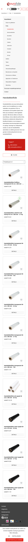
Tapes (7, 62)
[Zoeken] (7, 9)
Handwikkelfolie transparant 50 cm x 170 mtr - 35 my (13, 244)
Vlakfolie (9, 42)
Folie (7, 25)
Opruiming (8, 85)
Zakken (7, 58)
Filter (15, 155)
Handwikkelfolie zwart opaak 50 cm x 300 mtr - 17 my (13, 457)
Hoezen (7, 65)
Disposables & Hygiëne (11, 81)
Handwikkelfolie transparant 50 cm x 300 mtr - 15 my (13, 305)
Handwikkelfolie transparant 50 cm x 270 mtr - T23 (13, 274)
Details (14, 190)
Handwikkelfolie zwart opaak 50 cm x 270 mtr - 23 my (13, 427)
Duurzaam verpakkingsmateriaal (12, 88)
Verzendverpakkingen (11, 68)
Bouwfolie (9, 39)
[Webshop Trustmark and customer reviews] (4, 517)
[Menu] (1, 9)
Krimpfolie (9, 48)
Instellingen (16, 536)
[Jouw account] (22, 9)
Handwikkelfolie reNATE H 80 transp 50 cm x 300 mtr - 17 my (13, 213)
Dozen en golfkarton (10, 22)
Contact (6, 91)
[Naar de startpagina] (14, 4)
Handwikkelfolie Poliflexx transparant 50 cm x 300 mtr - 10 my (14, 183)
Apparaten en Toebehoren (12, 78)
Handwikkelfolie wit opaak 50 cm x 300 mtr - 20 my (13, 396)
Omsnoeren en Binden (11, 75)
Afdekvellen (9, 45)
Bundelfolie (9, 35)
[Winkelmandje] (26, 9)
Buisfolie (9, 52)
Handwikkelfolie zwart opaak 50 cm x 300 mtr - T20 (13, 488)
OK (9, 536)
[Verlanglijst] (18, 9)
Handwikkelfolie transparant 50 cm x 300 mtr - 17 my (13, 335)
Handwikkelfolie (10, 29)
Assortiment (7, 19)
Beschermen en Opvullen (11, 72)
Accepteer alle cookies (14, 539)
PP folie (8, 55)
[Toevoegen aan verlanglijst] (21, 177)
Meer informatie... (14, 532)
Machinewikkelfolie (11, 32)
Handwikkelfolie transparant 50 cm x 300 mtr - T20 (13, 366)
